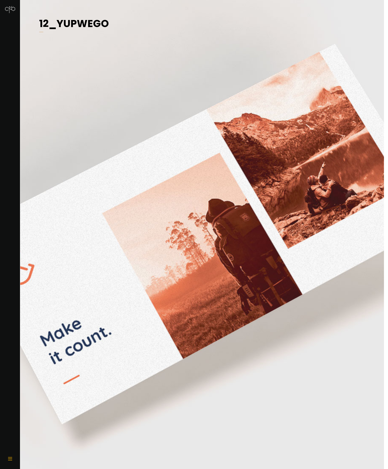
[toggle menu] (10, 459)
